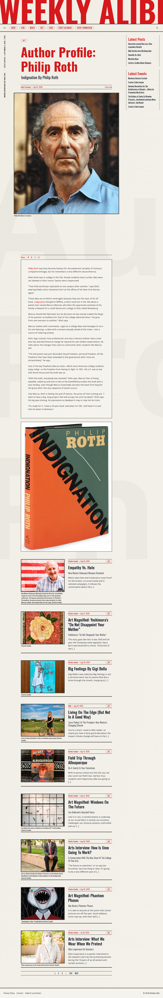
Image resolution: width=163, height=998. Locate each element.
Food (51, 27)
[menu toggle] (5, 27)
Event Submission (84, 27)
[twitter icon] (31, 257)
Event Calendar (65, 27)
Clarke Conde (73, 561)
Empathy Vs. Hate (134, 54)
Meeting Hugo (133, 58)
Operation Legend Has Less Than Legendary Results (140, 45)
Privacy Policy (9, 993)
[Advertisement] (66, 235)
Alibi (69, 706)
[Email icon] (39, 257)
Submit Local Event (33, 993)
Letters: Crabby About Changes (139, 62)
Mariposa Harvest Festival (137, 78)
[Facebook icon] (28, 257)
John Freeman (26, 87)
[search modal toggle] (157, 28)
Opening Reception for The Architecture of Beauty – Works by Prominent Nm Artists (141, 89)
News (13, 27)
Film (23, 27)
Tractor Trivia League (136, 82)
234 (70, 973)
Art (41, 27)
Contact (20, 993)
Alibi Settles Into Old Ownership (139, 51)
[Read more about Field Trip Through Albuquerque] (43, 767)
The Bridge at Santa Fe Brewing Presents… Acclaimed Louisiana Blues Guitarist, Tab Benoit (142, 99)
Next (76, 973)
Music (32, 27)
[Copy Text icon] (35, 257)
